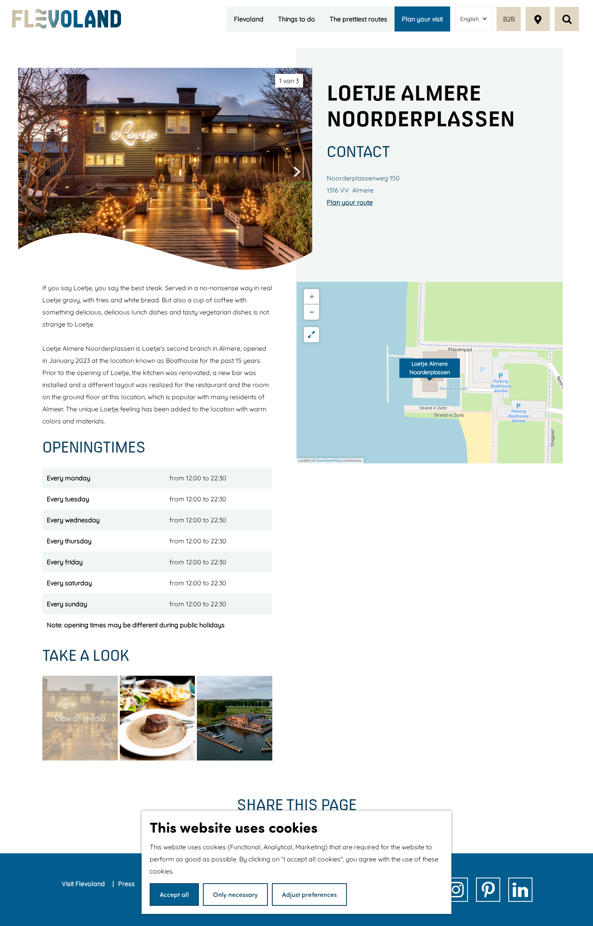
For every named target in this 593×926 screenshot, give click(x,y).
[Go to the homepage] (66, 19)
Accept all (174, 894)
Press (127, 884)
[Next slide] (297, 171)
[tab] (289, 81)
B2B (509, 19)
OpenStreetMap (328, 460)
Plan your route (350, 202)
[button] (429, 372)
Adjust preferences (309, 894)
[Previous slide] (33, 171)
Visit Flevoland (84, 884)
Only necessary (235, 894)
